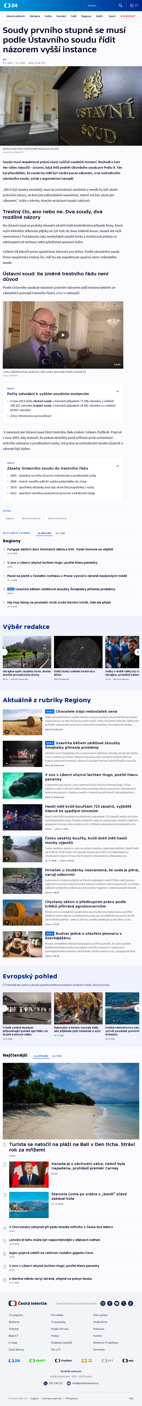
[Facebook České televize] (110, 1303)
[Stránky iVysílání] (63, 1360)
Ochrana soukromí (52, 1398)
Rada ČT (13, 1335)
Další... (100, 16)
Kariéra (97, 1335)
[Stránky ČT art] (107, 1360)
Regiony (86, 16)
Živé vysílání (100, 1315)
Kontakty (99, 1349)
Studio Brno (100, 1322)
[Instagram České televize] (103, 1303)
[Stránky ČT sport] (37, 1360)
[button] (63, 335)
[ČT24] (10, 5)
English (34, 1398)
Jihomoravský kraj (30, 518)
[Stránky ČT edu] (128, 1360)
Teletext (14, 1328)
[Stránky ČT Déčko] (87, 1360)
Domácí (61, 16)
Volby (48, 16)
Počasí (55, 1335)
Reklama (14, 1322)
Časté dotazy (16, 1349)
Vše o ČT (56, 1349)
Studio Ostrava (60, 1328)
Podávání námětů (61, 1342)
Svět (74, 16)
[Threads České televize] (130, 1303)
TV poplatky (58, 1322)
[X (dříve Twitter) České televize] (123, 1303)
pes (5, 59)
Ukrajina (35, 16)
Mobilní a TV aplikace (105, 1342)
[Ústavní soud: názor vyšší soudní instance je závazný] (71, 106)
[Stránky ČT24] (14, 1360)
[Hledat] (120, 5)
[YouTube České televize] (116, 1303)
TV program (16, 1315)
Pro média (57, 1315)
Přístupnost (71, 1398)
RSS (131, 1398)
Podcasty (98, 1328)
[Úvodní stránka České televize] (28, 1303)
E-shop (13, 1342)
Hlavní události (16, 16)
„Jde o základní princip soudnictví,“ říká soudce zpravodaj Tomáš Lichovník (43, 371)
